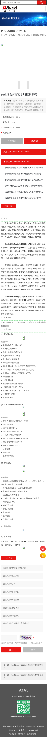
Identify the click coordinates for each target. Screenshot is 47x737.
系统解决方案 (23, 35)
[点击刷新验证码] (26, 637)
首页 (5, 35)
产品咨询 (12, 141)
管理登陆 (12, 734)
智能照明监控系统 (38, 35)
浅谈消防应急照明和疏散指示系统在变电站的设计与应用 (24, 192)
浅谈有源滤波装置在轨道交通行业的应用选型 (24, 180)
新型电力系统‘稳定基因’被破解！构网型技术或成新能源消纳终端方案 (24, 186)
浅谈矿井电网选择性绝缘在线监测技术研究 (23, 198)
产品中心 (12, 35)
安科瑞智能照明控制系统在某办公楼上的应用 (24, 167)
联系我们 (35, 141)
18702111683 (43, 549)
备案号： (22, 730)
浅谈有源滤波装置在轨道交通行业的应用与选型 (24, 174)
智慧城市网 (31, 734)
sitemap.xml (33, 730)
